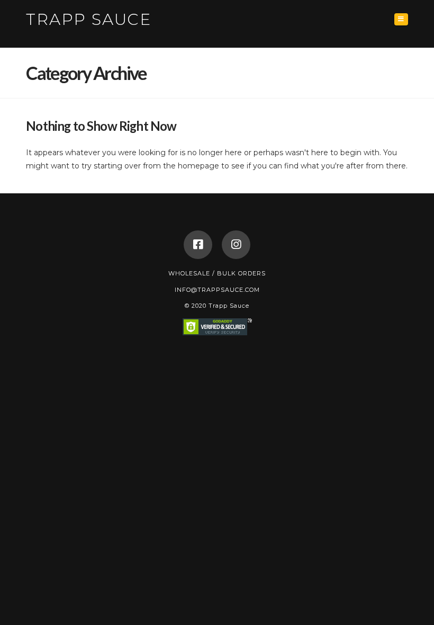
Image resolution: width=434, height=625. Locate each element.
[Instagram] (236, 244)
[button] (401, 19)
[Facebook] (198, 244)
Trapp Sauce (88, 20)
